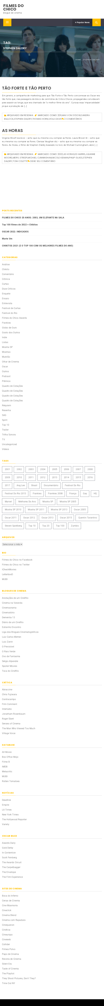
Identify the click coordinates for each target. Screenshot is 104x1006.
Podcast (6, 376)
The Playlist (8, 973)
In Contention (9, 852)
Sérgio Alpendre (10, 661)
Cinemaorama (9, 607)
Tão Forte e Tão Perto (26, 88)
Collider (6, 944)
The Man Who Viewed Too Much (18, 728)
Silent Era (7, 964)
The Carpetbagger (11, 867)
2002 (60, 154)
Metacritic (7, 771)
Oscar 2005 (80, 509)
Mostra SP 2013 (59, 509)
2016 (90, 477)
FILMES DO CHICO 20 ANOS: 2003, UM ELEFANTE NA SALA (33, 217)
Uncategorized (9, 444)
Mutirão (6, 357)
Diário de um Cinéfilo (13, 622)
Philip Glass (75, 157)
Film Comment (9, 704)
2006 (66, 469)
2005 (54, 469)
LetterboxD (7, 574)
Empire (5, 805)
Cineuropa (7, 934)
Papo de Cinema (10, 954)
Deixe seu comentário (43, 161)
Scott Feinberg (9, 857)
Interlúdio (7, 709)
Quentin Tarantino (87, 517)
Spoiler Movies (9, 666)
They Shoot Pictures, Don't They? (19, 978)
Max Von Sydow (71, 115)
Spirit (4, 420)
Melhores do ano (27, 501)
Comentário (8, 274)
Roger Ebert (8, 718)
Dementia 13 (8, 617)
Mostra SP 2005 (68, 501)
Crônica (6, 279)
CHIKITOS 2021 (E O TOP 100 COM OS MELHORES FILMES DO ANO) (37, 245)
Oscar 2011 (11, 517)
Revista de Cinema (11, 959)
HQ (95, 493)
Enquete (6, 293)
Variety (5, 824)
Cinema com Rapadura (13, 920)
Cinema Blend (9, 915)
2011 (59, 115)
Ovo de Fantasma (11, 656)
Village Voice (8, 733)
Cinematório (8, 612)
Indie (4, 337)
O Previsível (8, 646)
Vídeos (5, 449)
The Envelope (9, 872)
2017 (7, 485)
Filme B (6, 762)
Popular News (83, 22)
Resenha (28, 115)
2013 (54, 477)
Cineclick (6, 910)
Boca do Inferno (10, 895)
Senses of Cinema (11, 723)
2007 (78, 469)
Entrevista (7, 303)
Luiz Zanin (7, 641)
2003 (31, 469)
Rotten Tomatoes (11, 781)
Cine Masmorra (10, 905)
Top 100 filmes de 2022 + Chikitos (20, 224)
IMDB (4, 766)
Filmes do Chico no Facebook (17, 559)
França (73, 493)
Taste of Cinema (10, 968)
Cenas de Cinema (11, 900)
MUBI (5, 579)
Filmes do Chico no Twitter (16, 564)
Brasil (34, 485)
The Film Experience (12, 877)
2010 (19, 477)
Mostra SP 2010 (13, 509)
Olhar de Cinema (10, 361)
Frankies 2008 (55, 493)
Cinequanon (8, 925)
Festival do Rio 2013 (15, 493)
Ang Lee (21, 485)
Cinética (6, 929)
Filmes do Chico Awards (14, 318)
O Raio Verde (8, 651)
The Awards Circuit (12, 862)
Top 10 (5, 425)
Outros (5, 371)
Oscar (5, 366)
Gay (85, 493)
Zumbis (75, 525)
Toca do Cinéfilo (10, 671)
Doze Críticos (9, 288)
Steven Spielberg (13, 525)
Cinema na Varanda (12, 603)
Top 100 (60, 525)
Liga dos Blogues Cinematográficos (20, 632)
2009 (7, 477)
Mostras (6, 352)
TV (3, 439)
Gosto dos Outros (11, 332)
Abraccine (7, 689)
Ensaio (5, 298)
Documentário (51, 485)
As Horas (12, 130)
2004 (42, 469)
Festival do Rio (9, 313)
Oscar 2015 (66, 517)
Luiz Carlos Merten (11, 637)
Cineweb (6, 939)
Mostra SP (7, 347)
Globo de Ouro (9, 327)
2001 (7, 469)
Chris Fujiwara (9, 694)
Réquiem (6, 405)
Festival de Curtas (11, 308)
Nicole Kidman (60, 157)
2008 (90, 469)
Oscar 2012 (29, 517)
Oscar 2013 (47, 517)
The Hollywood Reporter (14, 819)
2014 (66, 477)
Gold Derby (7, 848)
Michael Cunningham (40, 157)
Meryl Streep (20, 157)
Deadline (6, 800)
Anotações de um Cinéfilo (15, 598)
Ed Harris (80, 154)
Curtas (5, 284)
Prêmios (6, 381)
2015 (78, 477)
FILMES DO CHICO (13, 7)
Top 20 (45, 525)
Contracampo (9, 699)
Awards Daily (8, 843)
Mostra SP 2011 (36, 509)
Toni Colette (20, 161)
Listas (5, 342)
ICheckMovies (9, 569)
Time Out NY (8, 983)
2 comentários (73, 118)
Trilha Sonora (9, 434)
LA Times (7, 809)
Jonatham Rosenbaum (13, 714)
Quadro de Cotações (12, 386)
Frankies (6, 323)
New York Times (10, 814)
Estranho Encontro (11, 627)
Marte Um (7, 238)
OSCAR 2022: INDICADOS (15, 231)
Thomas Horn (40, 118)
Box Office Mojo (10, 757)
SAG (4, 415)
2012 (42, 477)
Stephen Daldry (23, 118)
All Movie (7, 752)
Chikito (5, 269)
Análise (6, 264)
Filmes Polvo (8, 949)
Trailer (5, 429)
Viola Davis (55, 118)
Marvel (8, 501)
